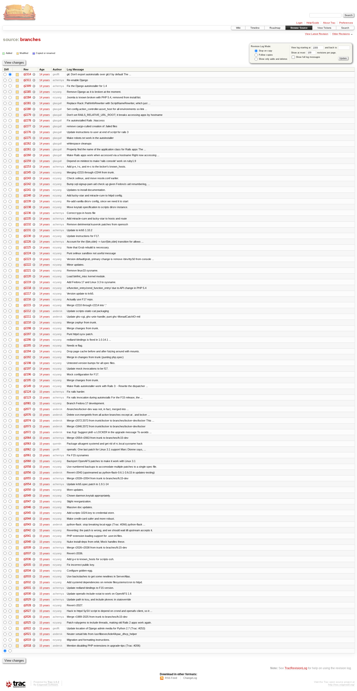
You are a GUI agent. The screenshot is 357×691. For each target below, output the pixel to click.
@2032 (27, 582)
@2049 (27, 495)
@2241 (27, 190)
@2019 (27, 639)
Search (345, 27)
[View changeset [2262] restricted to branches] (34, 143)
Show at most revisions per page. (313, 52)
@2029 (27, 599)
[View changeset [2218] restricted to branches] (34, 288)
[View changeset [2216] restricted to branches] (34, 299)
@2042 (27, 530)
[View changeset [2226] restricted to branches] (34, 241)
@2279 (27, 115)
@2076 (27, 414)
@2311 (27, 80)
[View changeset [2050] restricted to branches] (34, 489)
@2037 (27, 553)
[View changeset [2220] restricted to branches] (34, 276)
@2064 (27, 437)
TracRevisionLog (296, 668)
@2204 (27, 351)
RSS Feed (171, 677)
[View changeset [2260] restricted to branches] (34, 155)
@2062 (27, 449)
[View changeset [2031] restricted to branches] (34, 588)
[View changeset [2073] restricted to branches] (34, 426)
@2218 (27, 288)
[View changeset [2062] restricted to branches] (34, 449)
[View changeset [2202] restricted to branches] (34, 357)
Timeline (255, 27)
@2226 (27, 241)
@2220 (27, 276)
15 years (44, 391)
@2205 (27, 345)
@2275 (27, 138)
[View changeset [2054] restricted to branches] (34, 484)
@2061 (27, 455)
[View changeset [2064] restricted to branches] (34, 437)
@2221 (27, 270)
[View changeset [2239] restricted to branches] (34, 201)
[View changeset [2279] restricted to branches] (34, 115)
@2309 (27, 86)
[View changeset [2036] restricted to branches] (34, 559)
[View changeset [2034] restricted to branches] (34, 570)
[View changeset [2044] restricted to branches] (34, 518)
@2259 (27, 161)
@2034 (27, 570)
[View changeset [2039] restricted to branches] (34, 547)
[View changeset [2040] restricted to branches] (34, 541)
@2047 (27, 501)
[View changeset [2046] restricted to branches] (34, 507)
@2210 (27, 322)
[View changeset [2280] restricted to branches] (34, 109)
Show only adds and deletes (272, 59)
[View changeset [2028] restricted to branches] (34, 605)
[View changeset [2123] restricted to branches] (34, 397)
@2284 (27, 97)
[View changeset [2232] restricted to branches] (34, 224)
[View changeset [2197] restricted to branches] (34, 368)
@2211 (27, 316)
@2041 (27, 536)
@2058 (27, 466)
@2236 (27, 213)
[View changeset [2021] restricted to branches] (34, 634)
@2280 (27, 109)
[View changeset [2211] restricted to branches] (34, 316)
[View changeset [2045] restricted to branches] (34, 512)
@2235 (27, 218)
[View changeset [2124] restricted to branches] (34, 391)
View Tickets (324, 27)
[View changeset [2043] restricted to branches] (34, 524)
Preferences (346, 22)
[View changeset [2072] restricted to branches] (34, 432)
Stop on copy (265, 51)
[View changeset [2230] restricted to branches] (34, 236)
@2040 (27, 541)
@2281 (27, 103)
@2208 (27, 328)
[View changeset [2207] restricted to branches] (34, 334)
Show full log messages (307, 57)
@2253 (27, 166)
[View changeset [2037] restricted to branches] (34, 553)
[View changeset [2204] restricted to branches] (34, 351)
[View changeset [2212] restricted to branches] (34, 311)
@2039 (27, 547)
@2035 (27, 564)
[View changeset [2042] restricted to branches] (34, 530)
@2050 (27, 489)
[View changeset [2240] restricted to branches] (34, 195)
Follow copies (265, 55)
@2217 (27, 293)
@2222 (27, 264)
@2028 (27, 605)
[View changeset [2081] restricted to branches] (34, 403)
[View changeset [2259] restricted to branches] (34, 161)
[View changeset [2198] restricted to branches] (34, 363)
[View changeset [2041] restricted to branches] (34, 536)
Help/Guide (312, 22)
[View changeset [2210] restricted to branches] (34, 322)
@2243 (27, 178)
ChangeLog (190, 677)
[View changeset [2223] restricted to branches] (34, 259)
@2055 (27, 478)
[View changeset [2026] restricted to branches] (34, 616)
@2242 (27, 184)
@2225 (27, 247)
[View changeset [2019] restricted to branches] (34, 639)
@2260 (27, 155)
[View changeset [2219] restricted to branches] (34, 282)
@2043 (27, 524)
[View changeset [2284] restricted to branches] (34, 97)
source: (11, 39)
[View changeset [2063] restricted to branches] (34, 443)
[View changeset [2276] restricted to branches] (34, 132)
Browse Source (298, 27)
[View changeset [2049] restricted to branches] (34, 495)
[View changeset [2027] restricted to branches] (34, 611)
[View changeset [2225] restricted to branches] (34, 247)
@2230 (27, 236)
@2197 (27, 368)
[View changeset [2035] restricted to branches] (34, 564)
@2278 (27, 120)
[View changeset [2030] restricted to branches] (34, 593)
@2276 (27, 132)
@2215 (27, 305)
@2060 (27, 461)
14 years (44, 74)
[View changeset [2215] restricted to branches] (34, 305)
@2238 (27, 207)
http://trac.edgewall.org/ (341, 684)
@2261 (27, 149)
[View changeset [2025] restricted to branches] (34, 622)
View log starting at (301, 47)
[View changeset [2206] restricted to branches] (34, 339)
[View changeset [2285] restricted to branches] (34, 91)
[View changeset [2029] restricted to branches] (34, 599)
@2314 (27, 74)
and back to (331, 47)
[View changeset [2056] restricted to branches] (34, 472)
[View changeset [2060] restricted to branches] (34, 461)
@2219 (27, 282)
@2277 (27, 126)
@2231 (27, 230)
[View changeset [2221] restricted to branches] (34, 270)
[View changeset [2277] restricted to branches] (34, 126)
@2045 (27, 512)
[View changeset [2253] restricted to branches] (34, 166)
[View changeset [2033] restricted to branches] (34, 576)
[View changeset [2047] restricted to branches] (34, 501)
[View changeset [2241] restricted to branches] (34, 190)
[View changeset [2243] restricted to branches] (34, 178)
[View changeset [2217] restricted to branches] (34, 293)
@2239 (27, 201)
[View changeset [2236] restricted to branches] (34, 213)
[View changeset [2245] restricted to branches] (34, 172)
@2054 (27, 484)
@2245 (27, 172)
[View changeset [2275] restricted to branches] (34, 138)
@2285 (27, 91)
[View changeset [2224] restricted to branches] (34, 253)
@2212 (27, 311)
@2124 (27, 391)
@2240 (27, 195)
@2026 (27, 616)
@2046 (27, 507)
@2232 (27, 224)
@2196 (27, 374)
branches (30, 39)
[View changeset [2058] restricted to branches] (34, 466)
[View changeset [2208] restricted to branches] (34, 328)
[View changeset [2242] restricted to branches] (34, 184)
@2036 (27, 559)
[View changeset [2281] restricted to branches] (34, 103)
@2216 (27, 299)
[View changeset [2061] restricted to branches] (34, 455)
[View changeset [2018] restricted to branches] (34, 645)
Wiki (238, 27)
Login (299, 22)
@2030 (27, 593)
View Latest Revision (316, 34)
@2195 (27, 380)
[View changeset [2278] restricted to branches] (34, 120)
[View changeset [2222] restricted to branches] (34, 264)
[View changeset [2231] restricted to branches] (34, 230)
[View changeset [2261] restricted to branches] (34, 149)
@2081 (27, 403)
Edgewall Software (47, 684)
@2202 (27, 357)
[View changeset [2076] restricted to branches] (34, 414)
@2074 (27, 420)
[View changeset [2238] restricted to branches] (34, 207)
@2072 (27, 432)
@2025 (27, 622)
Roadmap (275, 27)
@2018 (27, 645)
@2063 (27, 443)
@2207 (27, 334)
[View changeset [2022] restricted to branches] (34, 628)
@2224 (27, 253)
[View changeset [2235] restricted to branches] (34, 218)
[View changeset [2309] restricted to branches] (34, 86)
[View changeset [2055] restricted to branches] (34, 478)
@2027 (27, 611)
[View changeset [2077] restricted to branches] (34, 409)
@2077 (27, 409)
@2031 (27, 588)
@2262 (27, 143)
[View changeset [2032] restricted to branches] (34, 582)
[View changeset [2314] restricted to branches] (34, 74)
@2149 (27, 386)
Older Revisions (341, 34)
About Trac (329, 22)
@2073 (27, 426)
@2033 (27, 576)
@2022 (27, 628)
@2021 (27, 634)
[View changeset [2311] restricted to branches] (34, 80)
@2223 (27, 259)
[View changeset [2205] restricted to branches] (34, 345)
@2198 (27, 363)
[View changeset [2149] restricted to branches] (34, 386)
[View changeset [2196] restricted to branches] (34, 374)
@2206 (27, 339)
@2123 (27, 397)
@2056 (27, 472)
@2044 (27, 518)
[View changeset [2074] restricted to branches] (34, 420)
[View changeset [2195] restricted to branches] (34, 380)
